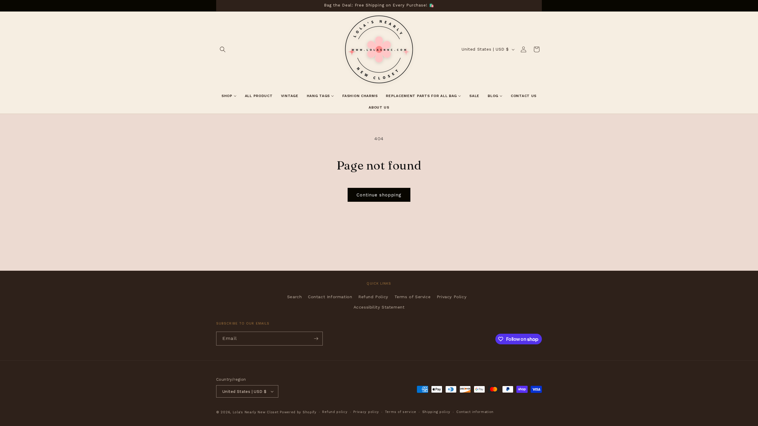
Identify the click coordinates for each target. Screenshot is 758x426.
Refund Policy (373, 296)
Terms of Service (412, 296)
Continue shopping (379, 195)
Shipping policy (436, 412)
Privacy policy (366, 412)
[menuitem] (229, 96)
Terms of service (400, 412)
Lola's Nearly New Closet (256, 412)
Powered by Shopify (298, 412)
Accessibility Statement (379, 307)
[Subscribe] (315, 339)
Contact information (475, 412)
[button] (222, 49)
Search (294, 296)
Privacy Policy (451, 296)
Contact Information (330, 296)
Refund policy (334, 412)
